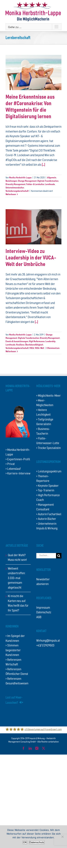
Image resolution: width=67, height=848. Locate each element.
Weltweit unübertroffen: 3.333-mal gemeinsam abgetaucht (16, 578)
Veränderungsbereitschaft (17, 191)
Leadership (50, 341)
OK (25, 842)
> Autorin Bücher (46, 519)
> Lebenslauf (13, 469)
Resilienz (20, 345)
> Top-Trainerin (45, 490)
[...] (43, 164)
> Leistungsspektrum (48, 471)
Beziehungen (11, 181)
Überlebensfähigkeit (34, 345)
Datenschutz (43, 612)
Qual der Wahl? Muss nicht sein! (17, 558)
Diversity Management (15, 184)
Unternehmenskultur (15, 188)
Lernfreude (50, 184)
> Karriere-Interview (18, 473)
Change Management (27, 181)
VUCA (31, 348)
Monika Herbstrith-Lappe (20, 177)
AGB (38, 617)
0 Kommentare (53, 348)
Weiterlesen (11, 194)
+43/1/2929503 (45, 645)
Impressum (43, 607)
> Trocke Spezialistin (48, 448)
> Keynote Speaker (47, 485)
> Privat (10, 464)
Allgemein (51, 177)
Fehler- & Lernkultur (35, 184)
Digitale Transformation (47, 181)
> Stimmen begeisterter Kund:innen (13, 650)
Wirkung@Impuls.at (48, 640)
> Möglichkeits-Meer (48, 395)
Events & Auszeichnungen (17, 341)
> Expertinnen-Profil (18, 459)
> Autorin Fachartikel (48, 514)
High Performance (37, 341)
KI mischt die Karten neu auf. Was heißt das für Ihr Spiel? (18, 603)
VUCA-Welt (39, 348)
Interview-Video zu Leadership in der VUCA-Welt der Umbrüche (31, 258)
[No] (62, 837)
